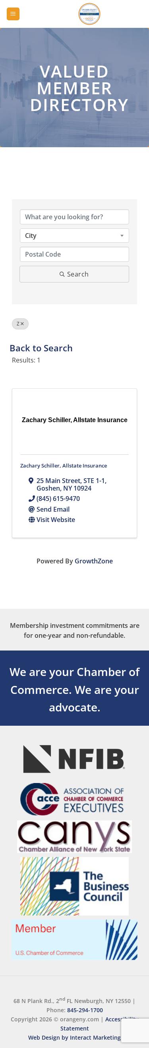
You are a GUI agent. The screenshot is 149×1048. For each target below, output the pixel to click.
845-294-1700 (85, 1010)
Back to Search (41, 348)
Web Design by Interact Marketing (74, 1037)
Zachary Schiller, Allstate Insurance (63, 465)
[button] (13, 14)
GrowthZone (94, 561)
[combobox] (74, 235)
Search (78, 274)
